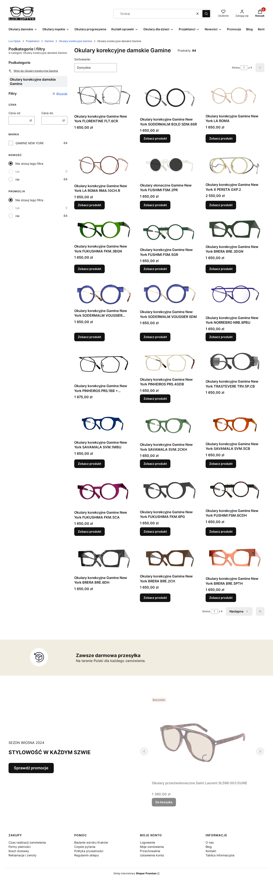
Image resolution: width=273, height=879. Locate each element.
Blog (209, 846)
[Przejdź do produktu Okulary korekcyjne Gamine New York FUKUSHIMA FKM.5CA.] (103, 491)
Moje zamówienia (152, 846)
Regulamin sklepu (86, 855)
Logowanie (147, 842)
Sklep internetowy (135, 873)
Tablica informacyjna (220, 855)
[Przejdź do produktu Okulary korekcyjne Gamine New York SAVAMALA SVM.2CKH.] (169, 425)
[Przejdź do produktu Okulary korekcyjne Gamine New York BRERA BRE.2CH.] (169, 557)
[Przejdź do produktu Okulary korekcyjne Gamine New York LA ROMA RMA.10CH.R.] (103, 166)
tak (17, 171)
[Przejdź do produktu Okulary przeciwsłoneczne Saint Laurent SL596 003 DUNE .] (202, 737)
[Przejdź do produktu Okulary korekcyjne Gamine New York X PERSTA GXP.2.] (235, 165)
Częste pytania (84, 846)
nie (17, 179)
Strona (236, 67)
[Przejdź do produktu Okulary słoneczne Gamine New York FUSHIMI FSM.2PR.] (169, 165)
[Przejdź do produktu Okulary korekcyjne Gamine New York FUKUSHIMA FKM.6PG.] (169, 491)
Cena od (14, 113)
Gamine (49, 41)
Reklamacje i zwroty (22, 855)
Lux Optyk (15, 41)
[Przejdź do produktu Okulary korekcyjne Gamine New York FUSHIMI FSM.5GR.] (169, 231)
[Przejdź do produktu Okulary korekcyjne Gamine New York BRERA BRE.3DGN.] (235, 229)
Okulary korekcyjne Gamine (75, 41)
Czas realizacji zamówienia (27, 842)
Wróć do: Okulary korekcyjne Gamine (36, 70)
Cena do (47, 113)
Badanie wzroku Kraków (91, 842)
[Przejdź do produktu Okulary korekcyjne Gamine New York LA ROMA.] (235, 96)
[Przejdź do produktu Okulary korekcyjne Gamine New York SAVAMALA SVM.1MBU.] (103, 424)
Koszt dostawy (19, 851)
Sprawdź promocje (31, 768)
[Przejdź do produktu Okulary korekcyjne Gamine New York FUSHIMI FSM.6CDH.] (235, 490)
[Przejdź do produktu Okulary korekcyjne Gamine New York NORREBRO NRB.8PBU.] (235, 296)
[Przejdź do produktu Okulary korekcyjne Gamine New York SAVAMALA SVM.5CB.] (235, 425)
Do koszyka (163, 802)
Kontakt (211, 851)
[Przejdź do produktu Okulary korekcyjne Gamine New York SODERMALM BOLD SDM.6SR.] (169, 98)
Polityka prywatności (88, 851)
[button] (206, 13)
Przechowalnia (150, 851)
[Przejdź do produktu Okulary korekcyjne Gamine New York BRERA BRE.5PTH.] (235, 558)
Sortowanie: (82, 59)
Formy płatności (19, 846)
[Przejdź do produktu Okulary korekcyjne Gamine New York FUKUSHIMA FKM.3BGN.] (103, 229)
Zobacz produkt (155, 138)
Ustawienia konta (152, 855)
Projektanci (32, 41)
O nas (210, 842)
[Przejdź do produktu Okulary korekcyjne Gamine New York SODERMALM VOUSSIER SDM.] (169, 294)
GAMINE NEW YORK (30, 143)
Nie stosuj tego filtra (29, 163)
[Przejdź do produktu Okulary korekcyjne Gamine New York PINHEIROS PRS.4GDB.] (169, 361)
